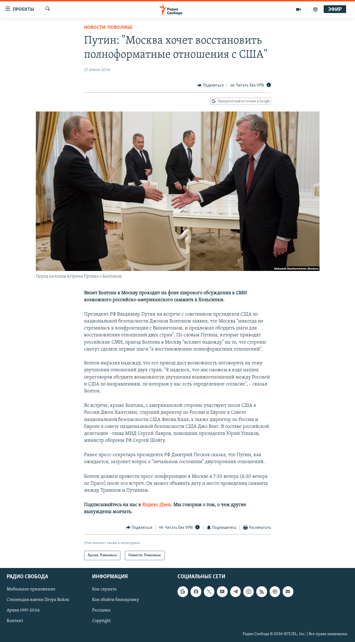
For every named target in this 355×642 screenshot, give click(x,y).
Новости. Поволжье (108, 27)
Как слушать (104, 589)
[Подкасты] (275, 591)
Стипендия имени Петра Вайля (38, 600)
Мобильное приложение (31, 589)
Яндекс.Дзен (156, 505)
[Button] (210, 85)
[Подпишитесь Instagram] (248, 591)
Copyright (101, 621)
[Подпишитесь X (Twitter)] (209, 591)
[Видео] (298, 9)
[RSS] (261, 591)
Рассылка (101, 610)
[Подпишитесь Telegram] (235, 591)
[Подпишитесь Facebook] (196, 591)
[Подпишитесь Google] (183, 591)
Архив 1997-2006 (23, 610)
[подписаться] (288, 591)
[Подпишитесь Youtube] (222, 591)
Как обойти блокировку (115, 600)
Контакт (15, 621)
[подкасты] (315, 9)
